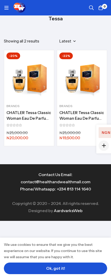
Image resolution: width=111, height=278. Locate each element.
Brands (13, 106)
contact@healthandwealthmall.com (55, 181)
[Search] (91, 7)
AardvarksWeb (68, 210)
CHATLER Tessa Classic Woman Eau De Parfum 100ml (28, 118)
